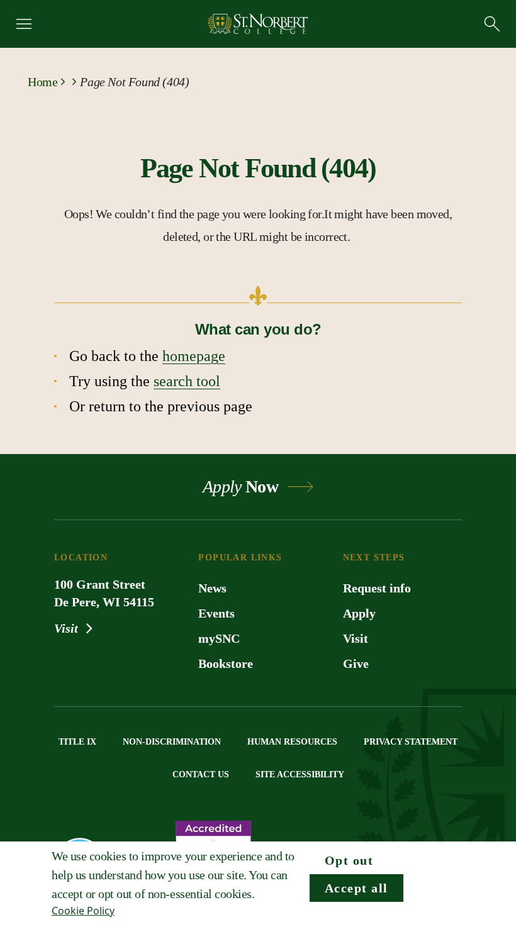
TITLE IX (77, 742)
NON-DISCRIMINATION (172, 742)
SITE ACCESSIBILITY (299, 774)
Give (356, 663)
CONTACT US (200, 774)
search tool (187, 381)
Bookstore (225, 663)
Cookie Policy (83, 911)
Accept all (356, 888)
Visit (67, 628)
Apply (359, 613)
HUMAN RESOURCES (292, 742)
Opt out (349, 860)
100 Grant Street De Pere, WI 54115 (104, 593)
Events (216, 613)
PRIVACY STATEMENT (410, 742)
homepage (193, 356)
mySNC (219, 638)
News (212, 588)
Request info (377, 588)
